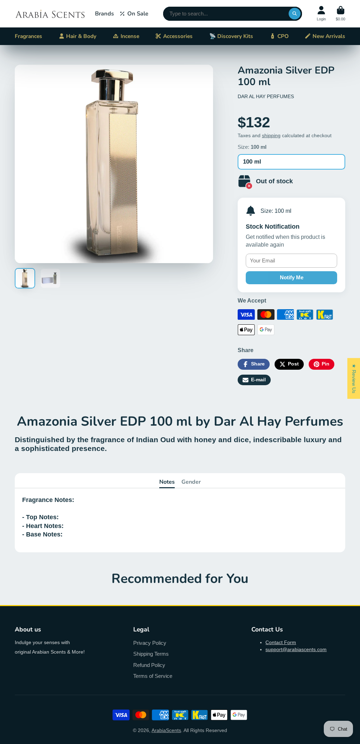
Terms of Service (152, 676)
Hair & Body (81, 36)
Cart (340, 13)
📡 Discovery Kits (231, 36)
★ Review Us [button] (354, 378)
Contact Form (280, 642)
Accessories (178, 36)
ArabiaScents (166, 730)
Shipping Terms (151, 654)
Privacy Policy (149, 643)
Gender (191, 482)
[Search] (295, 14)
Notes (167, 482)
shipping (271, 135)
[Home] (50, 13)
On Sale (137, 13)
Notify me (291, 277)
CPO (283, 36)
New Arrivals (329, 36)
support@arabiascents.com (296, 649)
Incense (130, 36)
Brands (104, 13)
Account (321, 13)
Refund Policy (149, 665)
